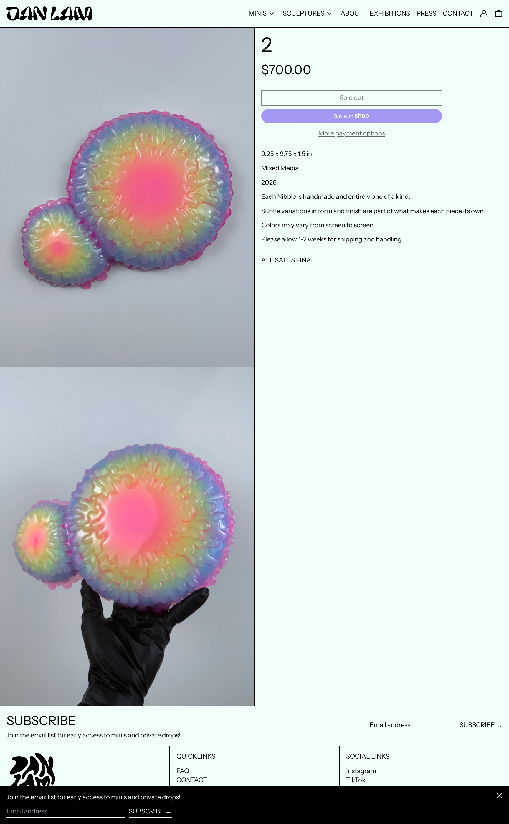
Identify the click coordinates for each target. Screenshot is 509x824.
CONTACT (191, 780)
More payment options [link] (351, 133)
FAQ (182, 771)
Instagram (361, 771)
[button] (499, 13)
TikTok (356, 780)
